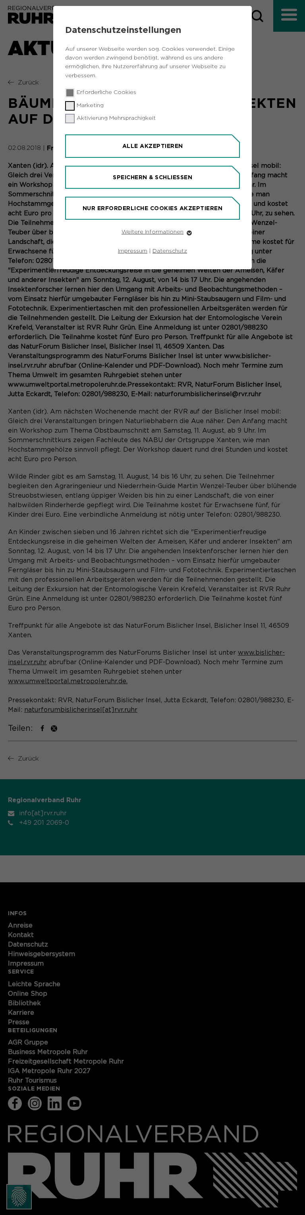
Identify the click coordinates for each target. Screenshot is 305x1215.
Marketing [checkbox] (90, 105)
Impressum (132, 251)
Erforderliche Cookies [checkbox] (106, 92)
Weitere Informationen (152, 232)
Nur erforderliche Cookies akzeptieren (153, 208)
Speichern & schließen (152, 177)
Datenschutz (169, 251)
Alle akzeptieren (152, 146)
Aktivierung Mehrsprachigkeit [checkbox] (116, 118)
